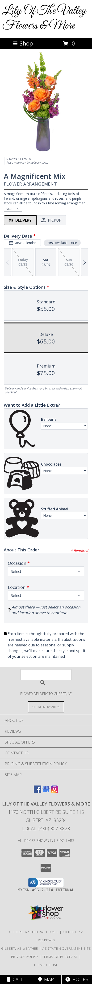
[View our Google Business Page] (46, 791)
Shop (26, 43)
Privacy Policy (24, 957)
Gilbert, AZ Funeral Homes (34, 932)
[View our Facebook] (37, 791)
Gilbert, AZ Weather (19, 948)
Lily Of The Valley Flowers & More (44, 18)
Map (48, 979)
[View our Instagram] (54, 791)
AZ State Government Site (66, 948)
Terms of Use (46, 965)
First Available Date (62, 242)
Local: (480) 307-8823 (46, 828)
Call (16, 979)
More (10, 209)
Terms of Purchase (60, 957)
